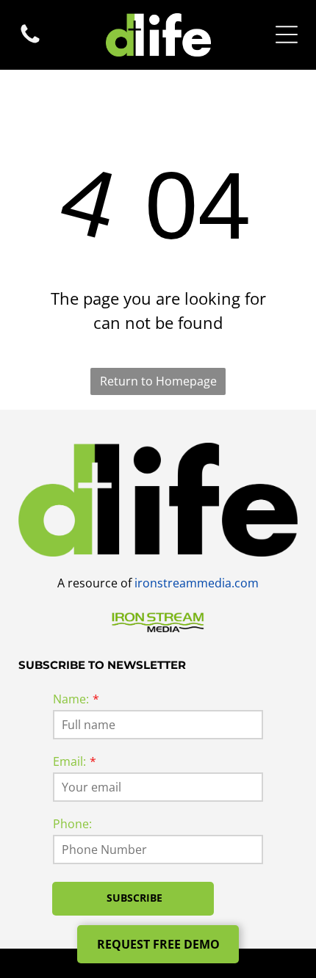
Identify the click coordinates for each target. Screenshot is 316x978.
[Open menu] (287, 34)
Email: (69, 761)
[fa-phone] (30, 42)
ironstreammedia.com (196, 583)
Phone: (72, 824)
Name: (71, 699)
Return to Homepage (158, 381)
